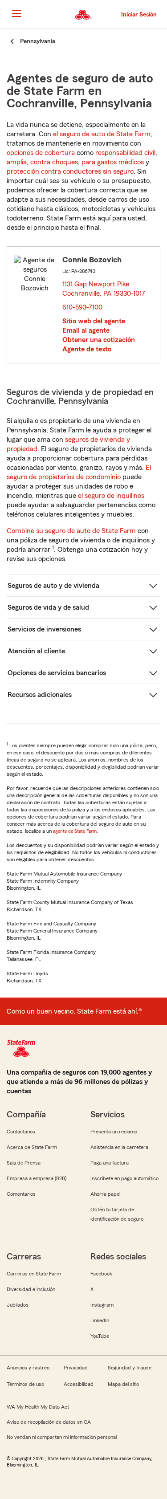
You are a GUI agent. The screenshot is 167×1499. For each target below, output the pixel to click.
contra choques (54, 162)
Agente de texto (86, 349)
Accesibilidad (79, 1384)
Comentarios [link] (21, 1194)
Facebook (101, 1273)
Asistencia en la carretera (119, 1147)
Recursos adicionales (40, 694)
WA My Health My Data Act (38, 1406)
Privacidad (76, 1367)
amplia (17, 162)
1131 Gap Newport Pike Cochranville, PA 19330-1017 (104, 289)
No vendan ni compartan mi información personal (62, 1437)
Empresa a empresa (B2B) (36, 1178)
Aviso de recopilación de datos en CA (49, 1422)
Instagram (102, 1305)
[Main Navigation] (16, 13)
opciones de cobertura (41, 152)
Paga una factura (109, 1162)
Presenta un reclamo (113, 1131)
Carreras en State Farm (34, 1273)
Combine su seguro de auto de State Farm (71, 530)
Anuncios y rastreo (28, 1367)
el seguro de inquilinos (111, 495)
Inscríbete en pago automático (124, 1178)
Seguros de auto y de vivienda (53, 585)
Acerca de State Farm (32, 1147)
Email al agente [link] (86, 330)
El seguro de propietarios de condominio (79, 472)
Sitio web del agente (93, 321)
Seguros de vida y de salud (48, 607)
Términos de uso (25, 1384)
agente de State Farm (75, 831)
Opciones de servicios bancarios (57, 672)
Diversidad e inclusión (31, 1289)
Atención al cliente (36, 651)
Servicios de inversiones (44, 629)
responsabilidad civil (125, 152)
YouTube (99, 1336)
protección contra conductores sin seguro (70, 171)
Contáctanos (21, 1131)
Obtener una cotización (98, 339)
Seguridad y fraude (129, 1367)
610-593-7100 (82, 307)
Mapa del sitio (123, 1384)
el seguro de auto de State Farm (102, 134)
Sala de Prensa (24, 1162)
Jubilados (18, 1305)
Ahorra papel (105, 1194)
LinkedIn (99, 1320)
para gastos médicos (112, 162)
